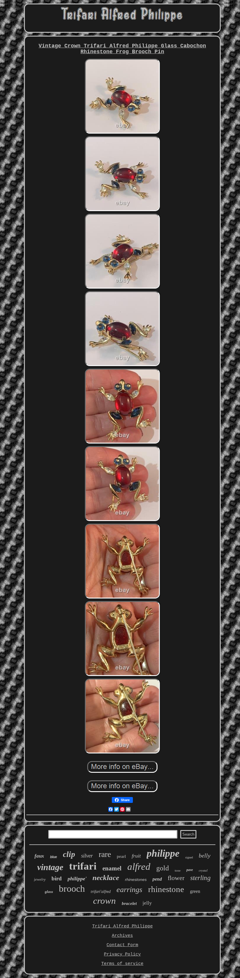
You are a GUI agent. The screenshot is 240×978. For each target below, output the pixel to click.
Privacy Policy (122, 954)
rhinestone (166, 889)
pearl (121, 856)
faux (39, 856)
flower (176, 878)
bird (57, 878)
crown (104, 901)
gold (162, 868)
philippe (163, 853)
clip (69, 854)
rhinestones (136, 879)
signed (189, 857)
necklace (105, 878)
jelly (147, 903)
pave (189, 870)
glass (49, 891)
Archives (122, 935)
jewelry (40, 879)
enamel (111, 868)
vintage (50, 867)
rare (105, 854)
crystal (203, 870)
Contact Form (122, 945)
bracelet (129, 903)
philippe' (77, 879)
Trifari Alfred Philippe (122, 926)
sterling (200, 878)
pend (157, 879)
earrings (129, 889)
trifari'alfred (101, 891)
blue (53, 857)
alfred (138, 866)
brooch (72, 888)
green (195, 891)
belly (204, 855)
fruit (136, 856)
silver (87, 856)
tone (178, 870)
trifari (83, 866)
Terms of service (122, 963)
